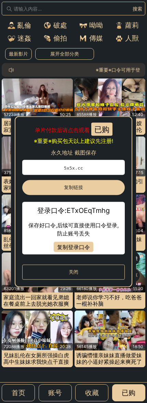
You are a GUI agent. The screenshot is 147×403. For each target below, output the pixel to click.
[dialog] (73, 201)
